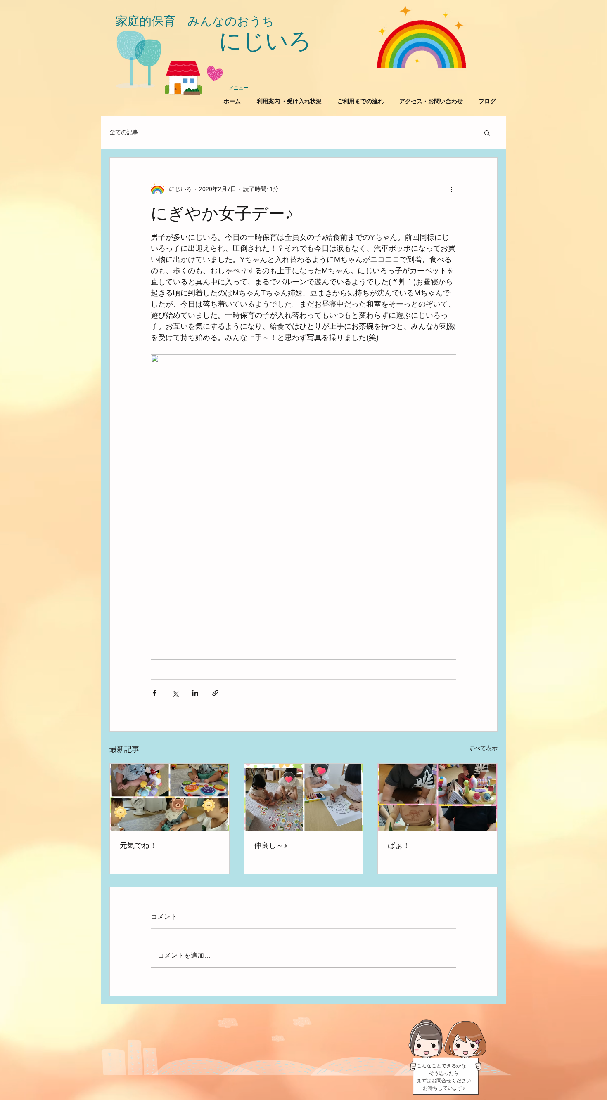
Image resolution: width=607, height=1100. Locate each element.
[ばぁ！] (437, 797)
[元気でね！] (169, 797)
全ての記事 (123, 132)
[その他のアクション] (451, 189)
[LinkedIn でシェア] (195, 693)
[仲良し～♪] (303, 797)
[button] (487, 132)
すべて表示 (483, 748)
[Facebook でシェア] (155, 693)
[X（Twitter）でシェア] (175, 693)
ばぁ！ (399, 845)
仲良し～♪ (270, 845)
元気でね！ (138, 845)
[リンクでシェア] (215, 693)
